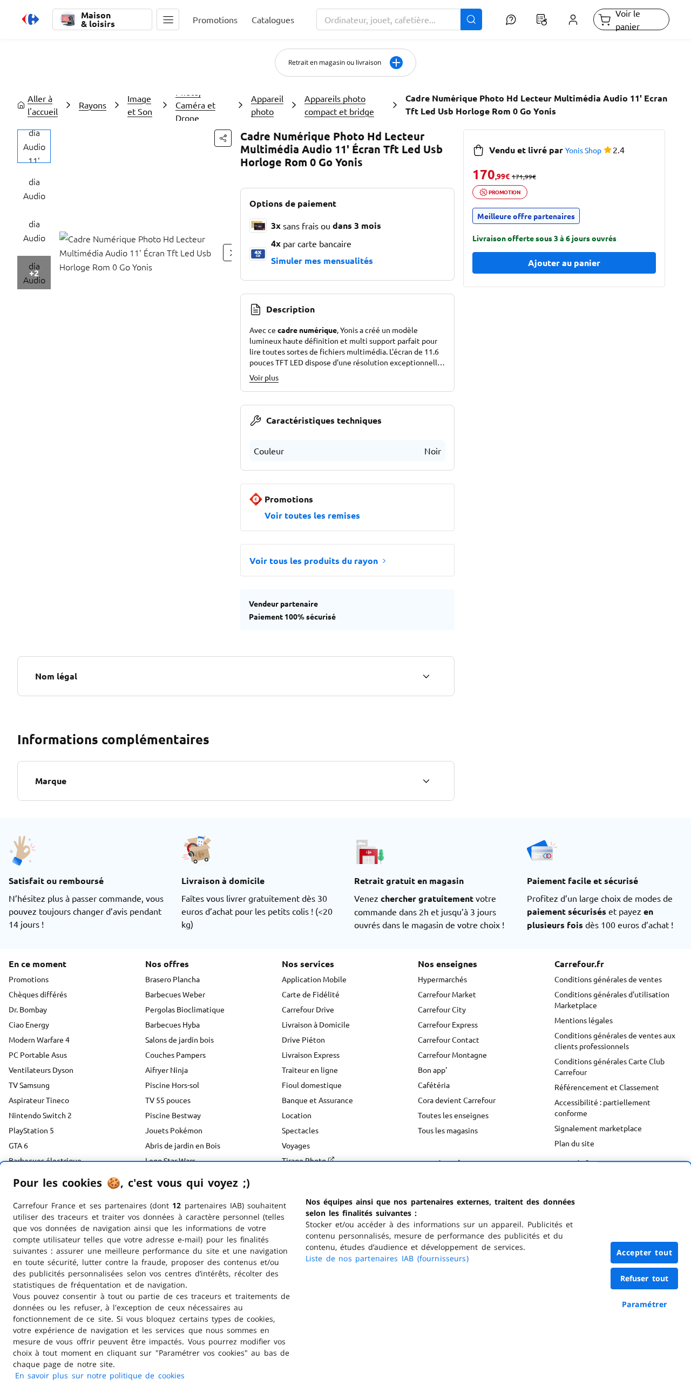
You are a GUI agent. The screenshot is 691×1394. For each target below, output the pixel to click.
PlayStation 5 (31, 1130)
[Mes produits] (542, 19)
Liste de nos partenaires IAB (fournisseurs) (387, 1258)
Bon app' (432, 1070)
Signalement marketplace (598, 1128)
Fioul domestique (312, 1085)
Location (296, 1115)
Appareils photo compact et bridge (339, 105)
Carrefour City (442, 1009)
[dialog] (345, 1278)
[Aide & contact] (510, 19)
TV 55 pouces (168, 1100)
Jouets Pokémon (173, 1130)
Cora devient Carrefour (457, 1100)
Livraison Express (311, 1054)
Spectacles (300, 1130)
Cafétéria (434, 1085)
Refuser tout (644, 1278)
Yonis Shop (583, 150)
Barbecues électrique (45, 1160)
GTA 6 (18, 1145)
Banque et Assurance (317, 1100)
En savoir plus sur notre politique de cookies (100, 1375)
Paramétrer (644, 1304)
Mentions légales (583, 1020)
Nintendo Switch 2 (40, 1115)
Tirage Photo (305, 1160)
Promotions (29, 979)
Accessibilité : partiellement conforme (602, 1107)
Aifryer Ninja (166, 1070)
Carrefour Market (447, 994)
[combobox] (399, 19)
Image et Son (139, 105)
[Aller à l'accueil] (30, 19)
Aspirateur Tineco (39, 1100)
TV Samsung (29, 1085)
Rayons (92, 104)
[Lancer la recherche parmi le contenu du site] (471, 19)
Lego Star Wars (170, 1160)
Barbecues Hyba (172, 1024)
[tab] (34, 146)
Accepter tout (645, 1252)
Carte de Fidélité (311, 994)
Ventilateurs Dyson (41, 1070)
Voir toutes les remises (312, 515)
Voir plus (264, 377)
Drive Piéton (303, 1039)
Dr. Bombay (28, 1009)
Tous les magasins (448, 1130)
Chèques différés (38, 994)
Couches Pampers (175, 1054)
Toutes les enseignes (453, 1115)
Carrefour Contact (448, 1039)
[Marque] (426, 781)
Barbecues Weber (175, 994)
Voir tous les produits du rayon (313, 560)
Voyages (296, 1145)
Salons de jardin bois (179, 1039)
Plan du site (574, 1143)
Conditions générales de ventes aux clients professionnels (614, 1040)
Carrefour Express (448, 1024)
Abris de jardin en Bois (182, 1145)
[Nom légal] (426, 676)
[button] (168, 19)
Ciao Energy (29, 1024)
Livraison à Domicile (316, 1024)
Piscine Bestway (173, 1115)
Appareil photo (267, 105)
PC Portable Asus (38, 1054)
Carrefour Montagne (452, 1054)
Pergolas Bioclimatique (185, 1009)
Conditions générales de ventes (608, 979)
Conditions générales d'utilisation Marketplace (611, 999)
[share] (223, 138)
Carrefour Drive (308, 1009)
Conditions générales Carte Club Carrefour (609, 1066)
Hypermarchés (442, 979)
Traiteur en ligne (310, 1070)
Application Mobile (314, 979)
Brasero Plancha (172, 979)
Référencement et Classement (606, 1087)
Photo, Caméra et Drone (195, 104)
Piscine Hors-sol (172, 1085)
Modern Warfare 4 (39, 1039)
